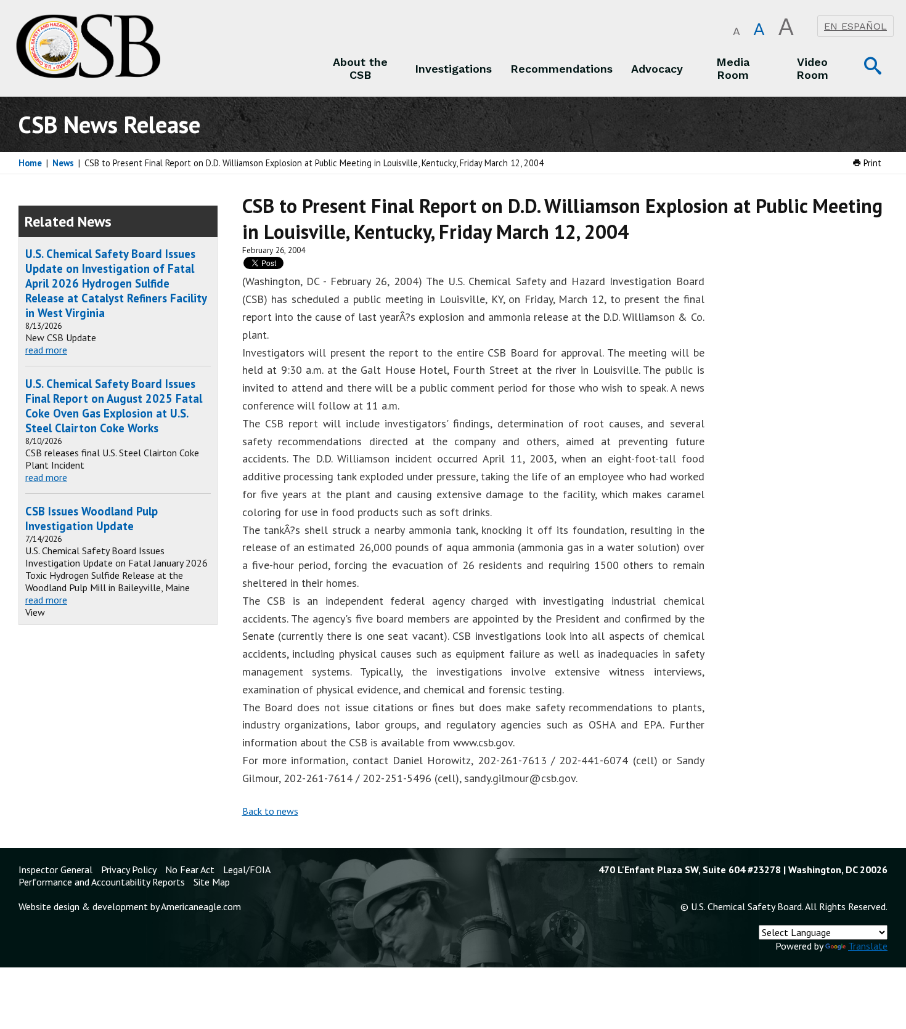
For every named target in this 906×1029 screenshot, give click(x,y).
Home (30, 163)
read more (46, 350)
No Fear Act (189, 869)
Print (871, 163)
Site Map (212, 882)
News (63, 163)
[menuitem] (361, 68)
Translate (868, 946)
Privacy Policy (129, 869)
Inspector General (55, 869)
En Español (855, 26)
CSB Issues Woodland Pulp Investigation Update (91, 518)
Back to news (270, 811)
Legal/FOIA (247, 869)
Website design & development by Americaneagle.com (129, 906)
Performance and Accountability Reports (101, 882)
